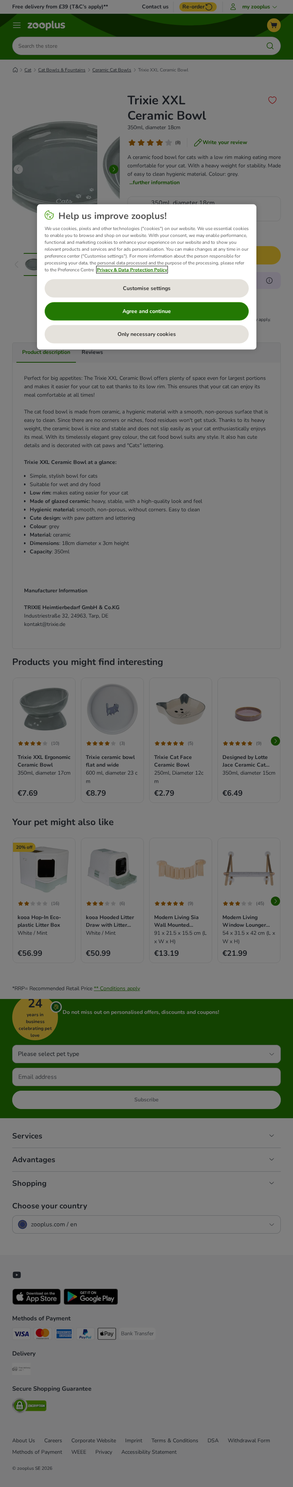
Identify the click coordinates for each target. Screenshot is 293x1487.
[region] (146, 276)
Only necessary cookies (147, 333)
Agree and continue (146, 311)
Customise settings (147, 288)
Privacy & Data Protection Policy (132, 269)
